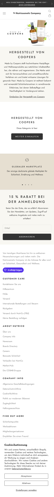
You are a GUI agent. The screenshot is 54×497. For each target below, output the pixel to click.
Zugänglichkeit (9, 403)
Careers (6, 351)
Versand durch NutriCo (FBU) (16, 313)
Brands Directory (10, 346)
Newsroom (7, 341)
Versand (6, 298)
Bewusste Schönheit (11, 355)
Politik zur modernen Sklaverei (16, 398)
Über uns (7, 331)
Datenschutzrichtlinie (12, 388)
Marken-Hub (8, 365)
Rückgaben (8, 308)
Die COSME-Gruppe (12, 370)
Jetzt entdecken (27, 5)
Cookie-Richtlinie (10, 393)
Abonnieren (27, 236)
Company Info (9, 336)
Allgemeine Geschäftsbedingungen (18, 384)
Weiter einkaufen (27, 136)
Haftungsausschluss (11, 408)
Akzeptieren (26, 476)
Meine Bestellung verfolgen (15, 318)
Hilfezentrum (8, 289)
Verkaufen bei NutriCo (13, 360)
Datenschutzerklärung (21, 468)
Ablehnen (26, 483)
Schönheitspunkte (10, 421)
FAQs (5, 294)
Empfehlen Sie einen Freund (15, 436)
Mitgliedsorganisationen (13, 431)
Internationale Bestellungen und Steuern (20, 303)
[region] (27, 169)
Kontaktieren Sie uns (12, 284)
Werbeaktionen (9, 426)
